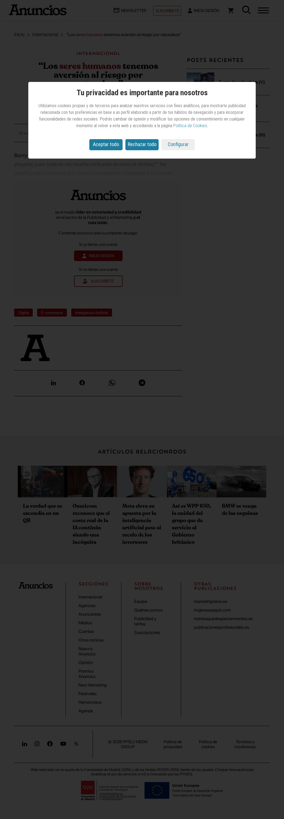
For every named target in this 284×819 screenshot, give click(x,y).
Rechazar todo (142, 144)
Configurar (178, 144)
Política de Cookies (190, 125)
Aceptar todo (106, 144)
